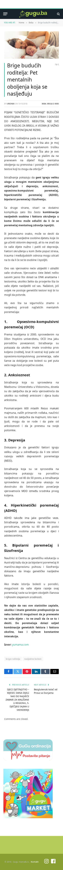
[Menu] (5, 14)
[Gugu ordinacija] (28, 759)
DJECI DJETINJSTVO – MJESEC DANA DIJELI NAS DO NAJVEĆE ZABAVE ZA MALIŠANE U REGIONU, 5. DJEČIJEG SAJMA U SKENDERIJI (17, 699)
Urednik (11, 103)
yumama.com (20, 644)
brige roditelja (13, 658)
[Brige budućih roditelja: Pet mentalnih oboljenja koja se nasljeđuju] (31, 45)
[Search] (58, 14)
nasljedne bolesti (33, 658)
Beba (44, 103)
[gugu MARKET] (28, 817)
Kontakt (35, 861)
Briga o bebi (53, 103)
